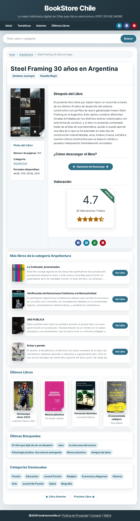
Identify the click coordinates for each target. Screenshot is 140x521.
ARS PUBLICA (35, 319)
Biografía (66, 483)
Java (61, 445)
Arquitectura (26, 54)
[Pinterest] (134, 26)
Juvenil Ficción (52, 476)
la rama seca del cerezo (82, 445)
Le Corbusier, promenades (43, 267)
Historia (117, 476)
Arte (14, 483)
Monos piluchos (54, 414)
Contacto (95, 515)
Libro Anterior (57, 496)
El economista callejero (116, 417)
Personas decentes (85, 413)
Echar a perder (36, 345)
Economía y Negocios (94, 476)
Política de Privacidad (75, 515)
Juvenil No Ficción (33, 483)
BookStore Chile (70, 8)
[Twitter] (119, 26)
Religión (71, 476)
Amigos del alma (101, 452)
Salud (52, 483)
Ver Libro (120, 272)
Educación (32, 476)
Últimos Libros (60, 25)
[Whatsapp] (95, 243)
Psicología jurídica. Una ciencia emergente (36, 452)
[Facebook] (127, 26)
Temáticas (24, 25)
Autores (41, 25)
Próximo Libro (82, 496)
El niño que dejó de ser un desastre (32, 445)
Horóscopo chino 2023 (23, 415)
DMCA (107, 515)
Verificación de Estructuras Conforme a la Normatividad (61, 293)
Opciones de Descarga (90, 166)
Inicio (8, 25)
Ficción (16, 476)
